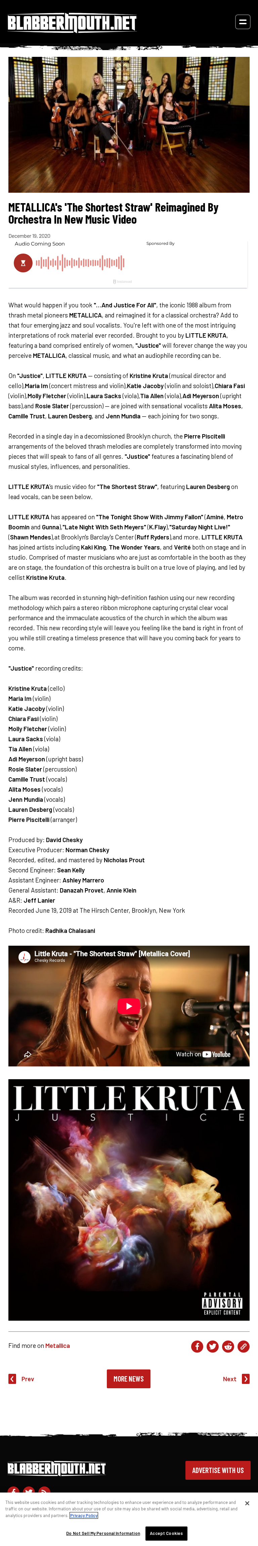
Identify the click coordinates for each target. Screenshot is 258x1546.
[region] (129, 1519)
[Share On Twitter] (213, 1347)
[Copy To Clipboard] (244, 1347)
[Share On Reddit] (228, 1347)
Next (229, 1379)
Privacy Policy (83, 1515)
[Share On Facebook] (197, 1347)
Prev (28, 1379)
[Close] (247, 1503)
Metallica (57, 1345)
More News (129, 1378)
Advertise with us (218, 1470)
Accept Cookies (166, 1533)
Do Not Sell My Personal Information (103, 1533)
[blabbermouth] (72, 31)
